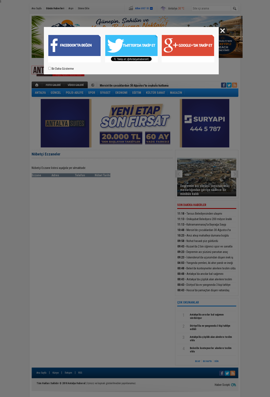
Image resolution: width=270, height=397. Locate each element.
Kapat (222, 31)
